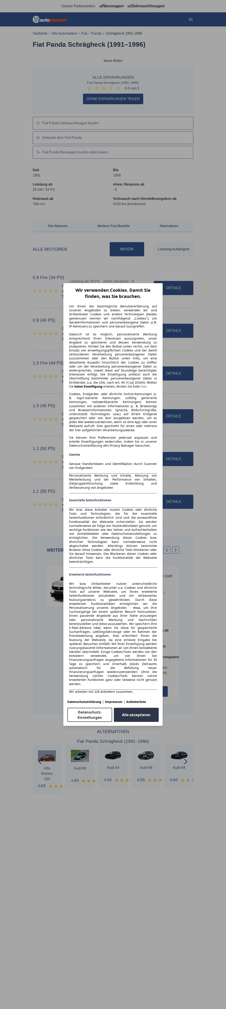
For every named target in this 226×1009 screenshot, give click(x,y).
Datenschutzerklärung (84, 702)
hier (144, 386)
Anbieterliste (136, 702)
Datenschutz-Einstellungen (89, 715)
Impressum (113, 702)
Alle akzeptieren (136, 714)
